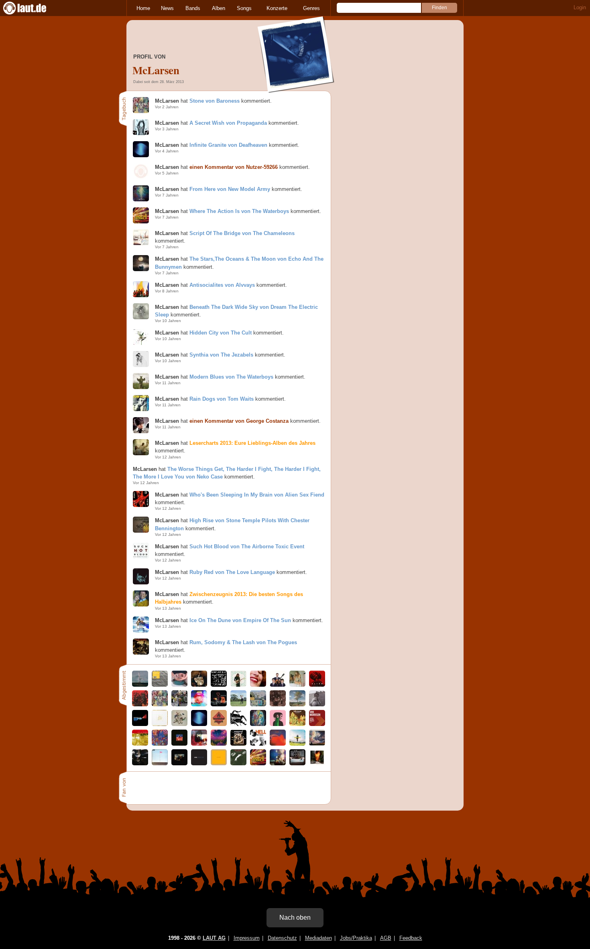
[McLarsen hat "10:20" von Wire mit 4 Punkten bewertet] (140, 763)
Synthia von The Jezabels (221, 355)
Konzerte (277, 8)
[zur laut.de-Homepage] (32, 8)
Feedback (410, 938)
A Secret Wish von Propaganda (228, 123)
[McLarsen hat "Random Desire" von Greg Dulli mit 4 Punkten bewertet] (179, 763)
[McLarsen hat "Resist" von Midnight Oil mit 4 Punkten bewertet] (140, 724)
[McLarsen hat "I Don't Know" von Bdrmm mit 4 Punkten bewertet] (179, 705)
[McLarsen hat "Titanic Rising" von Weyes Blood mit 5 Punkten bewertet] (278, 763)
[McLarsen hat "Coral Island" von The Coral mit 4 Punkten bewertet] (297, 724)
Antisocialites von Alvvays (222, 285)
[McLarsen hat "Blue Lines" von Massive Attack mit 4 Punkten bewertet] (219, 724)
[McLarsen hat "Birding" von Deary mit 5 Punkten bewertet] (140, 685)
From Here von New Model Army (229, 189)
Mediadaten (318, 938)
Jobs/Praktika (356, 938)
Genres (311, 8)
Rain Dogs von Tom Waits (221, 399)
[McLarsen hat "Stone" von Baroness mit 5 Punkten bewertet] (160, 705)
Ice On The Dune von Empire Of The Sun (240, 620)
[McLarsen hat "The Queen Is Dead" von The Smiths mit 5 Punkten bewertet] (238, 763)
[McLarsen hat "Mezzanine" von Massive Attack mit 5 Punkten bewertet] (238, 724)
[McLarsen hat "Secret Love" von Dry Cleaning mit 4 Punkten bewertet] (179, 685)
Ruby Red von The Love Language (232, 572)
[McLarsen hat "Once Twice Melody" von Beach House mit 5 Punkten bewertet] (160, 724)
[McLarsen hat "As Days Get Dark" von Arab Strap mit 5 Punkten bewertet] (238, 744)
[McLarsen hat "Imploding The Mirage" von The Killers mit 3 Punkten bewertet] (317, 744)
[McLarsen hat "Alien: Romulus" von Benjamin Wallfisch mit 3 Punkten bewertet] (317, 685)
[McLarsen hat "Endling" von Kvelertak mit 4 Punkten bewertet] (140, 705)
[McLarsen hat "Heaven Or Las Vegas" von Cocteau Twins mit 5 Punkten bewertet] (278, 744)
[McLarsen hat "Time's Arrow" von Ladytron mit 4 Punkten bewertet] (199, 705)
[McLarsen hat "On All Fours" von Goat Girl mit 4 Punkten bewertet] (160, 744)
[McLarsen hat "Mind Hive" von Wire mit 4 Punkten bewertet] (199, 763)
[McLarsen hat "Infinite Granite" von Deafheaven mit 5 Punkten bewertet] (199, 724)
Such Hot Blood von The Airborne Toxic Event (246, 546)
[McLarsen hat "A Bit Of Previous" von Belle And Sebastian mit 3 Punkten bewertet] (278, 705)
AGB (385, 938)
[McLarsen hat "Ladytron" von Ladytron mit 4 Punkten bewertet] (317, 763)
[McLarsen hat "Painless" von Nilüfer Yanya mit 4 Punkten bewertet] (258, 705)
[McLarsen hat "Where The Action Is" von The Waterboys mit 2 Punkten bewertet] (258, 763)
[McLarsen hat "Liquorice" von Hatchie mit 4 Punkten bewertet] (258, 685)
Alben (218, 8)
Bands (192, 8)
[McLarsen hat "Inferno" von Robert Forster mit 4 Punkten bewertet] (297, 763)
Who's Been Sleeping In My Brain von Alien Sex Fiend (256, 495)
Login (580, 7)
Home (143, 8)
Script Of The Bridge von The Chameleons (242, 233)
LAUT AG (214, 938)
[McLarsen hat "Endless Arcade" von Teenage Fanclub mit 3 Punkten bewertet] (278, 724)
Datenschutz (282, 938)
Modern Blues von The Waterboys (231, 377)
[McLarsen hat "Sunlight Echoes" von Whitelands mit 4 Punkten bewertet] (160, 685)
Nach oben (295, 917)
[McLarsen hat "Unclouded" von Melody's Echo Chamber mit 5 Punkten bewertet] (238, 685)
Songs (244, 8)
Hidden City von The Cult (220, 333)
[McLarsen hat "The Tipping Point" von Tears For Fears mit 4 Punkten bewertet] (179, 724)
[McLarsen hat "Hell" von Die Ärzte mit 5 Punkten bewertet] (258, 744)
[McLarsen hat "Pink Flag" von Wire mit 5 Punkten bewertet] (160, 763)
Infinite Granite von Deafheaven (228, 145)
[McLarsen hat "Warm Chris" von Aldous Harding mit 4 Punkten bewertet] (317, 705)
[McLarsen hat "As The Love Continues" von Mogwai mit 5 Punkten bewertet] (199, 744)
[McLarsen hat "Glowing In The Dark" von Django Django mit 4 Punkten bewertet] (179, 744)
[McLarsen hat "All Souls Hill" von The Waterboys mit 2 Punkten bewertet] (297, 705)
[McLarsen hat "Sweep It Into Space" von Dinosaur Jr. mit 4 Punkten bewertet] (258, 724)
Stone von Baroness (214, 101)
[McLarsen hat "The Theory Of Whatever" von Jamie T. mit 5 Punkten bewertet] (238, 705)
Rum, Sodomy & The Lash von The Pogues (243, 642)
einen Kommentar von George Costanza (239, 421)
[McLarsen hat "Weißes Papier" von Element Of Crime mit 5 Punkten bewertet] (219, 705)
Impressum (247, 938)
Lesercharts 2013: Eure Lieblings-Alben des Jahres (252, 443)
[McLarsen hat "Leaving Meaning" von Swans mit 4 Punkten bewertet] (219, 763)
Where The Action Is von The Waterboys (239, 211)
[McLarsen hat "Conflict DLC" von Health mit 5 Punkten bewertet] (219, 685)
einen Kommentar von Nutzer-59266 (233, 167)
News (167, 8)
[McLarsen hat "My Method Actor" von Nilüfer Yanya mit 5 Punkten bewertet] (297, 685)
